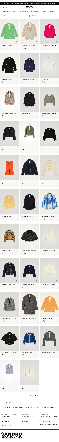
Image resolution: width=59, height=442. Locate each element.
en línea (48, 3)
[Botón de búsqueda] (6, 7)
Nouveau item (25, 421)
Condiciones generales (27, 418)
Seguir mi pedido (5, 421)
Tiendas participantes (45, 421)
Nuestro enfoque (45, 418)
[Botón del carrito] (55, 7)
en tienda (53, 3)
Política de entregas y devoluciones (49, 416)
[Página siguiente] (35, 395)
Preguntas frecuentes (6, 416)
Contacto (4, 418)
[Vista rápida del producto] (17, 41)
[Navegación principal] (3, 7)
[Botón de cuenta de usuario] (52, 7)
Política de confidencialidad (28, 416)
